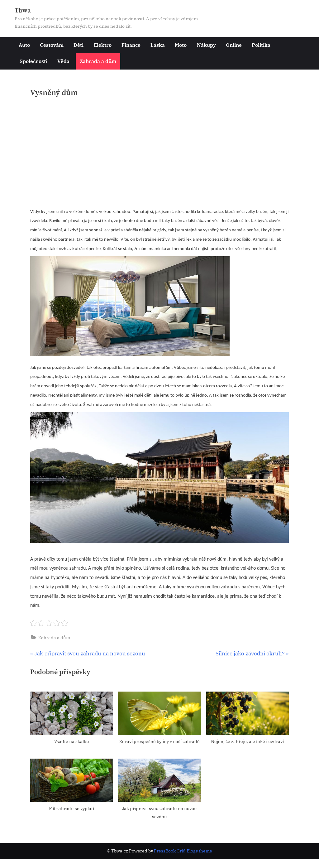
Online (234, 44)
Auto (24, 44)
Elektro (103, 44)
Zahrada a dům (98, 61)
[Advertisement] (159, 155)
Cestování (52, 44)
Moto (181, 44)
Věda (63, 61)
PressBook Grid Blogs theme (183, 851)
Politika (261, 44)
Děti (78, 44)
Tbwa (23, 11)
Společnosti (33, 61)
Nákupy (206, 44)
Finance (130, 44)
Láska (157, 44)
